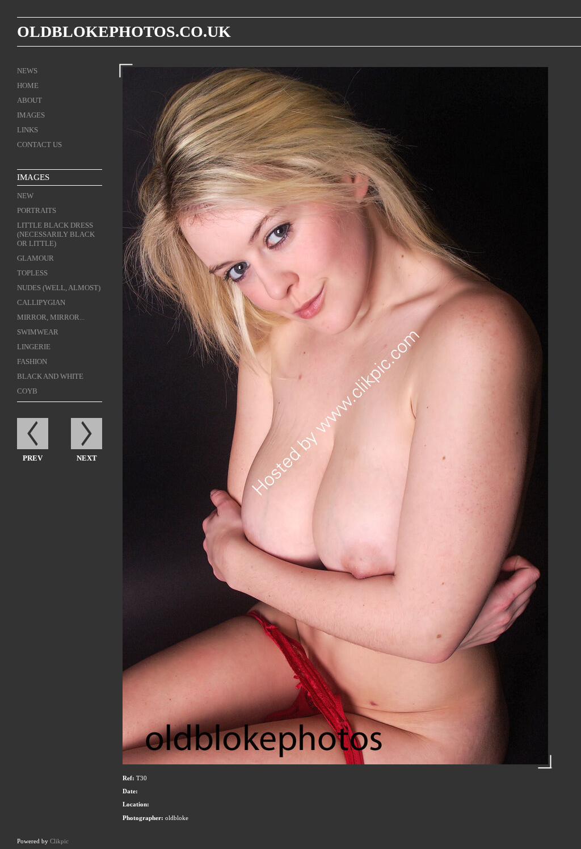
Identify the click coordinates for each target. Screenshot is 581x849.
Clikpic (59, 841)
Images (31, 115)
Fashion (32, 361)
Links (27, 130)
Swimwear (37, 332)
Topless (32, 273)
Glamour (35, 258)
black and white (50, 376)
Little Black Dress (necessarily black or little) (56, 234)
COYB (27, 391)
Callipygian (41, 302)
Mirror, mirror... (51, 317)
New (25, 195)
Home (28, 85)
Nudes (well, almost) (58, 287)
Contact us (39, 144)
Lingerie (33, 346)
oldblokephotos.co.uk (124, 31)
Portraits (36, 210)
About (29, 100)
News (27, 70)
